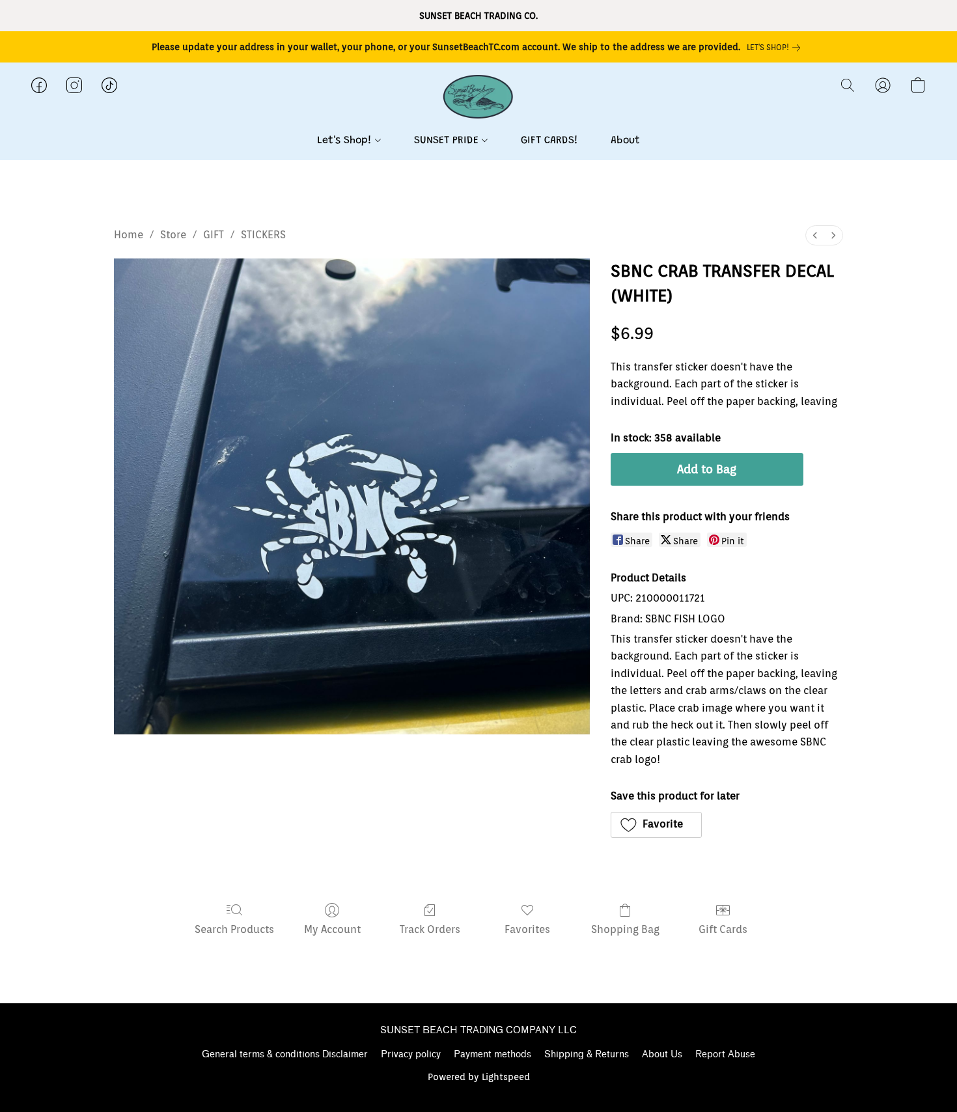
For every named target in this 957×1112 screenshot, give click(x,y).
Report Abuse (725, 1054)
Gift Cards (723, 929)
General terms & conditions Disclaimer (285, 1054)
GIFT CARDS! (549, 140)
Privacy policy (411, 1054)
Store (173, 235)
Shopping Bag (625, 929)
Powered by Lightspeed (479, 1077)
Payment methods (492, 1054)
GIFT (213, 235)
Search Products (234, 929)
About (625, 140)
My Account (332, 929)
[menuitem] (815, 235)
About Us (662, 1054)
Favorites (527, 929)
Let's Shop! (346, 140)
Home (128, 235)
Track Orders (430, 929)
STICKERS (263, 235)
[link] (776, 47)
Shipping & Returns (586, 1054)
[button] (479, 98)
